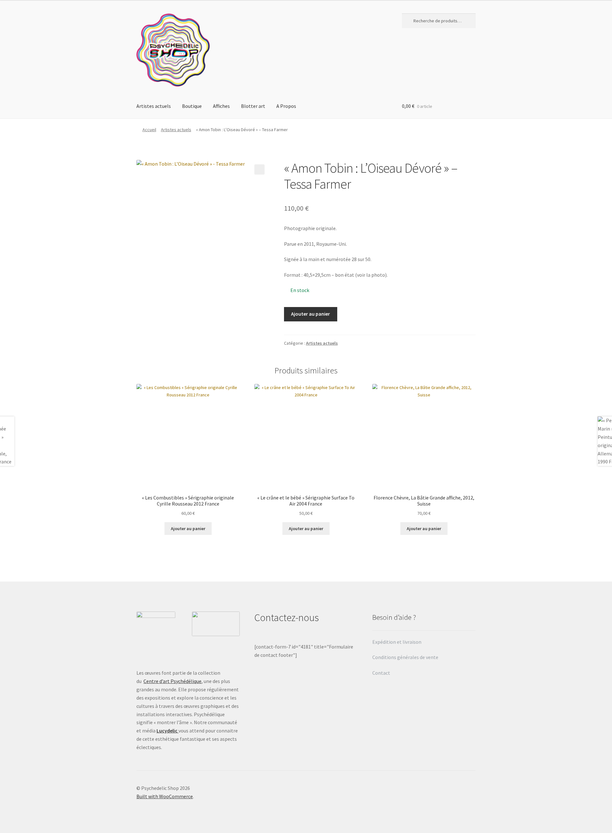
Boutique (192, 106)
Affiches (221, 106)
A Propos (286, 106)
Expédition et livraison (397, 642)
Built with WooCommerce (164, 796)
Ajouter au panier (310, 314)
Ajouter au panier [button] (188, 528)
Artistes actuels (153, 106)
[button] (259, 169)
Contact (381, 673)
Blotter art (253, 106)
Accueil (149, 129)
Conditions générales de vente (405, 657)
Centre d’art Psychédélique (172, 681)
